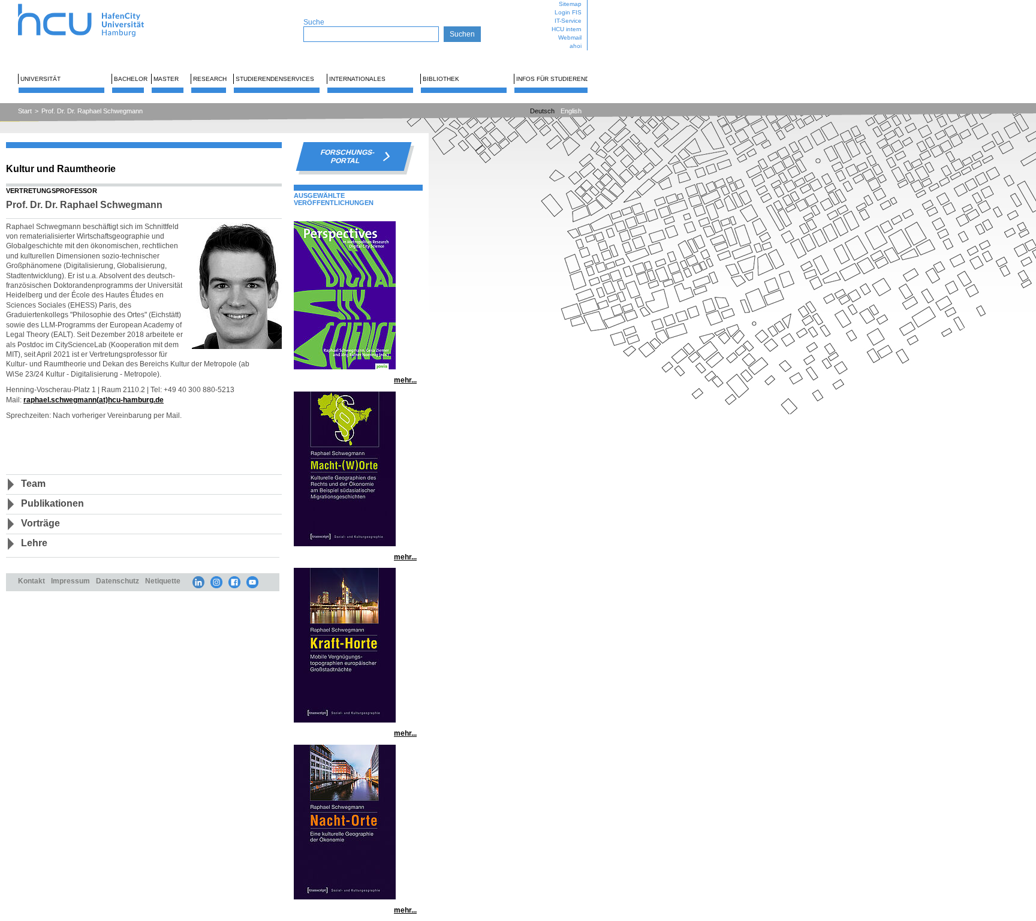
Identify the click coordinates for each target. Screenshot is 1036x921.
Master (166, 79)
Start (25, 111)
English (571, 111)
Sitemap (570, 4)
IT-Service (568, 20)
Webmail (570, 37)
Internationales (357, 79)
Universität (40, 79)
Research (210, 79)
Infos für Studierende (555, 79)
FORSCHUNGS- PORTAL (348, 156)
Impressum (70, 581)
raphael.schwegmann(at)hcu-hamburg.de (93, 400)
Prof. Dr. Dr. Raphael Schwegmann (92, 111)
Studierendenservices (275, 79)
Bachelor (130, 79)
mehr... (405, 380)
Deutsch (542, 111)
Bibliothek (441, 79)
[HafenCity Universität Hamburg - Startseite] (91, 4)
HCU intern (567, 29)
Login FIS (568, 12)
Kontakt (31, 581)
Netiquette (162, 581)
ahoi (576, 46)
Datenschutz (117, 581)
